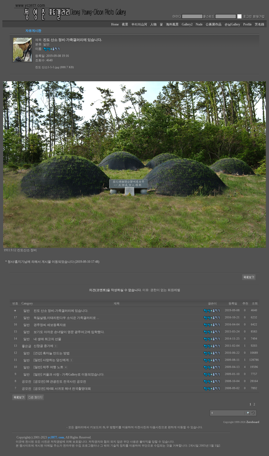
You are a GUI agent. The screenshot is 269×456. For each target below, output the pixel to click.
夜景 (125, 24)
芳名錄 (259, 24)
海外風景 (172, 24)
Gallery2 (187, 24)
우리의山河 (139, 24)
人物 (153, 24)
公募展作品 (213, 24)
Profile (247, 24)
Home (115, 24)
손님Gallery (232, 24)
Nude (199, 24)
